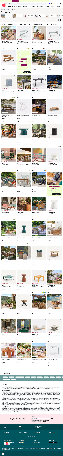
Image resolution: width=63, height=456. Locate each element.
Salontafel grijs (33, 377)
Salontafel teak (46, 377)
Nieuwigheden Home (40, 6)
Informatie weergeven (31, 436)
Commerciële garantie (43, 448)
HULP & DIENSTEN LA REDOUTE (23, 432)
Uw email (33, 416)
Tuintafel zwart (52, 377)
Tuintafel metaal (11, 377)
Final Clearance (32, 6)
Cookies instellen (38, 448)
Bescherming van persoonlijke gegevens (30, 448)
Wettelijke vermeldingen (4, 448)
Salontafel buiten (39, 377)
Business (58, 6)
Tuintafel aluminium (6, 379)
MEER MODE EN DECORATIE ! (52, 432)
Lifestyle (52, 6)
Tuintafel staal (27, 377)
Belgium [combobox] (59, 448)
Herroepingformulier (49, 448)
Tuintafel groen (58, 377)
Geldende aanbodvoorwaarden (12, 448)
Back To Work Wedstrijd (17, 6)
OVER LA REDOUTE (6, 432)
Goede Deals (25, 6)
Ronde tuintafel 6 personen (20, 377)
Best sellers (47, 6)
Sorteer (3, 24)
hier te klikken (43, 421)
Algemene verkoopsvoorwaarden (20, 448)
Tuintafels (13, 9)
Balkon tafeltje (5, 377)
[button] (60, 4)
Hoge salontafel (13, 379)
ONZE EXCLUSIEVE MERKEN (37, 432)
